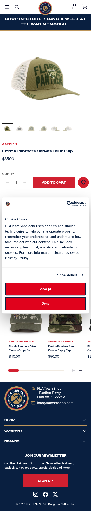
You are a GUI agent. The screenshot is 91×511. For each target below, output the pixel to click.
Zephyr (9, 144)
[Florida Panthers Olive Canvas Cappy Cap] (26, 319)
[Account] (74, 7)
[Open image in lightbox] (45, 78)
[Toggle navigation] (6, 6)
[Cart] (84, 7)
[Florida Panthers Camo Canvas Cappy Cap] (65, 319)
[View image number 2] (19, 128)
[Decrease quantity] (7, 182)
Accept (45, 289)
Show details (67, 275)
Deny (45, 303)
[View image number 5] (55, 128)
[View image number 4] (43, 128)
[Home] (45, 8)
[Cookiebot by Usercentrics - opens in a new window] (66, 204)
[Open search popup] (16, 6)
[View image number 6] (67, 128)
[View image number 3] (31, 128)
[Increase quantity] (25, 182)
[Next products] (80, 370)
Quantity (8, 173)
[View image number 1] (7, 128)
